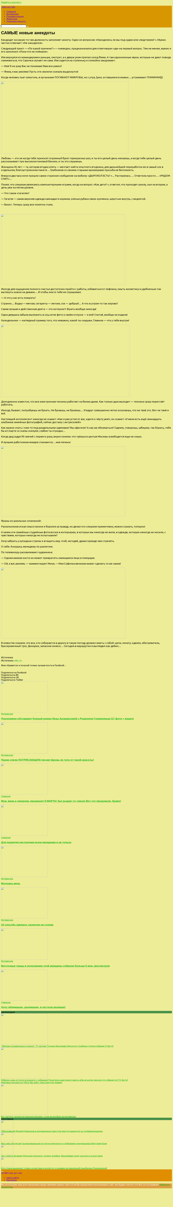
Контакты (11, 1180)
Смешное (11, 11)
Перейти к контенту (11, 2)
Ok (160, 1184)
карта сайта (12, 1177)
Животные (11, 19)
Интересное (12, 14)
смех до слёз (8, 7)
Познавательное (15, 16)
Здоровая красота (16, 21)
